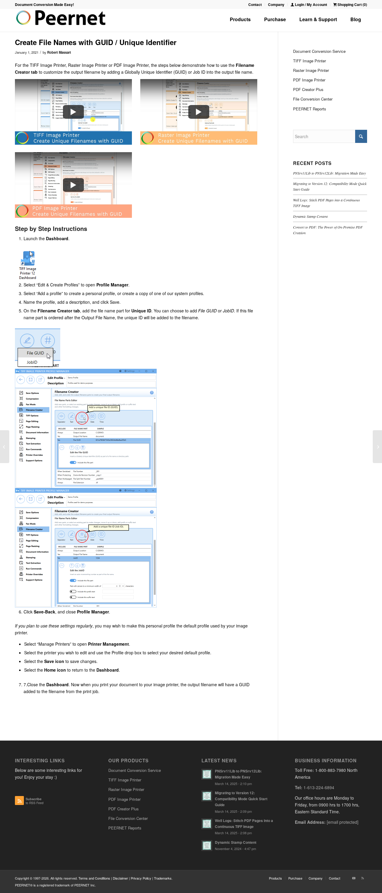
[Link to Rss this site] (362, 877)
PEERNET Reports (309, 109)
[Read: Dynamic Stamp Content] (206, 845)
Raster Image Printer (311, 70)
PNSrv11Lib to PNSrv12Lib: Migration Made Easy (329, 173)
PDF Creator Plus (308, 89)
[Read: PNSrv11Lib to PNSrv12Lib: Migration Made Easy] (206, 774)
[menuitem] (255, 4)
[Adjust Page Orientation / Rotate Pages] (377, 446)
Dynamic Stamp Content (310, 216)
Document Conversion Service (319, 51)
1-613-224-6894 (319, 787)
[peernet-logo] (61, 20)
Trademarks (163, 878)
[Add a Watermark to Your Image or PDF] (4, 446)
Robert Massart (59, 52)
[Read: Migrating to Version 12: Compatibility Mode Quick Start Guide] (206, 796)
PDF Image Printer (309, 80)
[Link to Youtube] (353, 877)
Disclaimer (120, 878)
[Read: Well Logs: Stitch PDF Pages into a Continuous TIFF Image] (206, 823)
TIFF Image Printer (309, 61)
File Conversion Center (312, 99)
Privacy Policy (141, 878)
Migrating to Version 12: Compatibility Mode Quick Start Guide (241, 798)
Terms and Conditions (94, 878)
